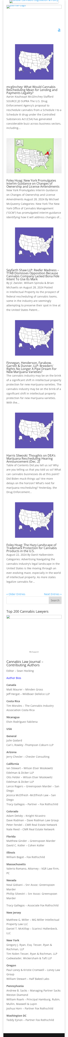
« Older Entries (15, 594)
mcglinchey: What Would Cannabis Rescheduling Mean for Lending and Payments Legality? (31, 90)
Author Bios (13, 678)
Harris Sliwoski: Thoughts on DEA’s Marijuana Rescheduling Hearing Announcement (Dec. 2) (31, 458)
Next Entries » (53, 594)
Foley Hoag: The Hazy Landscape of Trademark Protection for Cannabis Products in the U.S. (31, 548)
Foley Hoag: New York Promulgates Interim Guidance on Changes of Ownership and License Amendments (33, 183)
